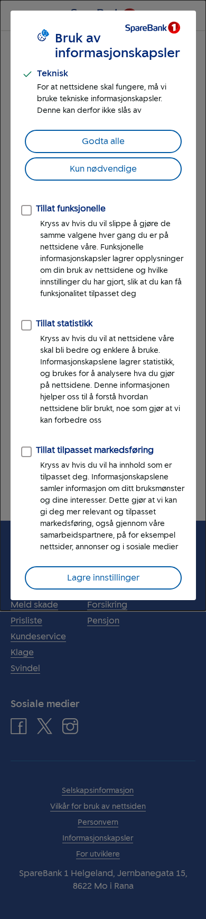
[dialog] (103, 305)
